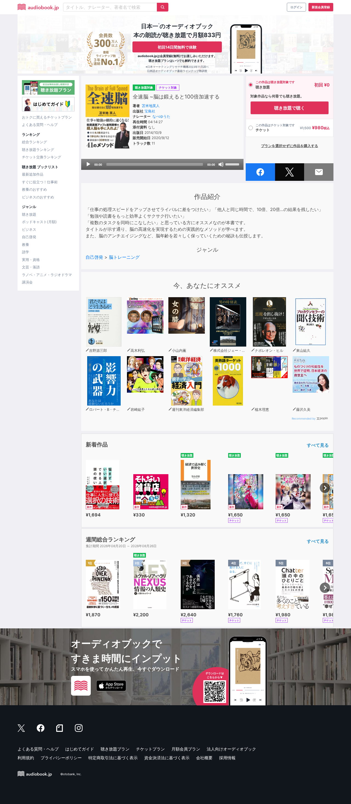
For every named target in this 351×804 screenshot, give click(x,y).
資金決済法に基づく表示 (166, 757)
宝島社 (150, 111)
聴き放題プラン (115, 749)
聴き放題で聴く (289, 108)
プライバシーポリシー (61, 757)
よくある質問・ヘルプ (40, 124)
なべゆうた (161, 116)
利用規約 (26, 757)
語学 (25, 252)
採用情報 (227, 757)
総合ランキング (34, 142)
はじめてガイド (79, 749)
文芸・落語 (31, 267)
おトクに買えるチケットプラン (47, 117)
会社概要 (204, 757)
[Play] (88, 164)
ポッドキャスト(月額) (39, 222)
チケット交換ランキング (41, 157)
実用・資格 (31, 259)
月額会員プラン (185, 749)
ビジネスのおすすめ (38, 197)
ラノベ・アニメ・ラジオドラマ (47, 274)
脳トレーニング (124, 257)
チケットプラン (150, 749)
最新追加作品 (32, 174)
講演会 (27, 282)
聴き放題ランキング (38, 149)
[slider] (233, 164)
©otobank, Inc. (70, 774)
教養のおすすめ (34, 189)
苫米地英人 (151, 105)
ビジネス (29, 229)
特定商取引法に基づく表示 (113, 757)
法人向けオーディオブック (231, 749)
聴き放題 (29, 214)
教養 (25, 244)
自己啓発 (29, 237)
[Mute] (221, 164)
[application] (162, 164)
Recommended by (304, 418)
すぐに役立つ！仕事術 (40, 182)
